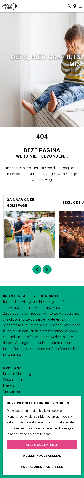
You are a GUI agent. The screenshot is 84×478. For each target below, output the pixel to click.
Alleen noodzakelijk (42, 455)
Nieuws (8, 385)
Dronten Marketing (17, 374)
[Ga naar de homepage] (14, 6)
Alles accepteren (42, 445)
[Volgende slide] (47, 269)
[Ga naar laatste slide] (36, 269)
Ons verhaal (12, 391)
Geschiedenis (13, 379)
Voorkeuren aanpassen (42, 467)
